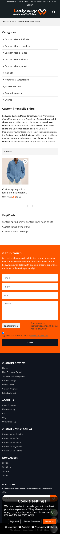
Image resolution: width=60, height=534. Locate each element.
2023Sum (6, 467)
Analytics (26, 527)
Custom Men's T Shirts (12, 450)
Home (6, 21)
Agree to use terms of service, (25, 335)
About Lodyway (9, 405)
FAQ (4, 417)
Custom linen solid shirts (39, 221)
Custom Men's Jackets (12, 446)
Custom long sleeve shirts (16, 226)
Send (30, 342)
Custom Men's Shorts (11, 442)
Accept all (49, 521)
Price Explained (9, 393)
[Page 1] (27, 206)
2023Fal (5, 471)
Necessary (13, 527)
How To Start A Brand (11, 372)
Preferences (40, 527)
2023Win (6, 475)
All (13, 21)
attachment (12, 326)
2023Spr (6, 463)
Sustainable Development (13, 376)
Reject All (14, 521)
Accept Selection (32, 521)
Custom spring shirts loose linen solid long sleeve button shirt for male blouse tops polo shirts (14, 191)
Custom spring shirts (13, 221)
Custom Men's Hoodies (12, 434)
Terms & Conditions (39, 335)
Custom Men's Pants (11, 438)
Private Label (8, 384)
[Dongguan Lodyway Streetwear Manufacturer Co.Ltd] (30, 12)
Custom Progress (10, 388)
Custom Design (9, 380)
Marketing (54, 527)
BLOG (4, 413)
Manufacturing (8, 409)
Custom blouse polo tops (15, 231)
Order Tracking (9, 421)
